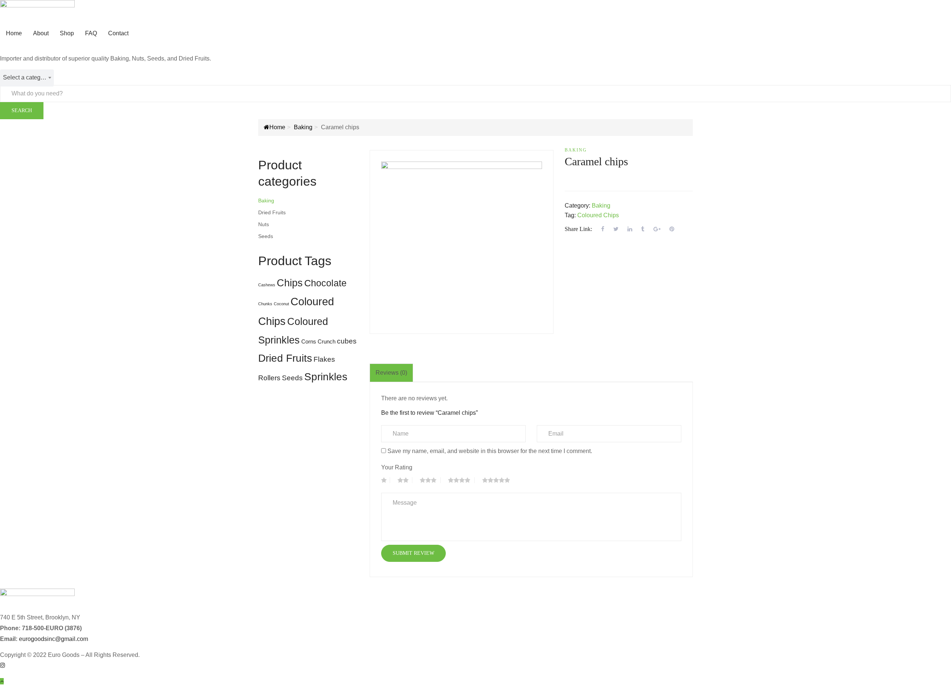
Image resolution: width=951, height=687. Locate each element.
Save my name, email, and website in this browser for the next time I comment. (489, 451)
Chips (290, 283)
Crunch (326, 341)
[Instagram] (2, 665)
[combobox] (27, 78)
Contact (118, 33)
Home (14, 33)
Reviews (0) (391, 372)
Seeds (265, 236)
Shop (67, 33)
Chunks (265, 304)
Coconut (281, 304)
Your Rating (396, 467)
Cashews (266, 285)
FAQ (91, 33)
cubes (347, 341)
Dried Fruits (272, 212)
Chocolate (325, 283)
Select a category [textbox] (26, 77)
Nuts (263, 224)
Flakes (324, 359)
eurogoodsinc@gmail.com (53, 639)
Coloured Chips (598, 215)
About (41, 33)
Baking (303, 127)
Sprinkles (325, 376)
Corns (308, 341)
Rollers (269, 378)
